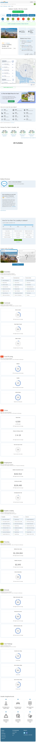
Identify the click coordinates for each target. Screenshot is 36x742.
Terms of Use (3, 735)
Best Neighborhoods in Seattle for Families (18, 708)
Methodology (3, 733)
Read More (14, 206)
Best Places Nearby (23, 15)
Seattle (9, 6)
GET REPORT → (11, 101)
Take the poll (12, 122)
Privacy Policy (3, 736)
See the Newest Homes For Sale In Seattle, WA (28, 137)
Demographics (15, 15)
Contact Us (3, 738)
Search (1, 6)
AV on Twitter (24, 733)
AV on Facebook (27, 733)
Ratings (8, 43)
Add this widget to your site (8, 87)
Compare (18, 264)
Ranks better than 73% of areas (6, 48)
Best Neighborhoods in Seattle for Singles (6, 708)
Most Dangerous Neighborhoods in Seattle (6, 720)
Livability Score (29, 40)
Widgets (13, 733)
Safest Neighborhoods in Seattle (30, 708)
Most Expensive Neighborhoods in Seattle (30, 720)
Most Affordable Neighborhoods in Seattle (18, 720)
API (13, 735)
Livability (9, 15)
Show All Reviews (3, 210)
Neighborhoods (31, 15)
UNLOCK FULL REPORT (18, 11)
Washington (5, 6)
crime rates (26, 45)
